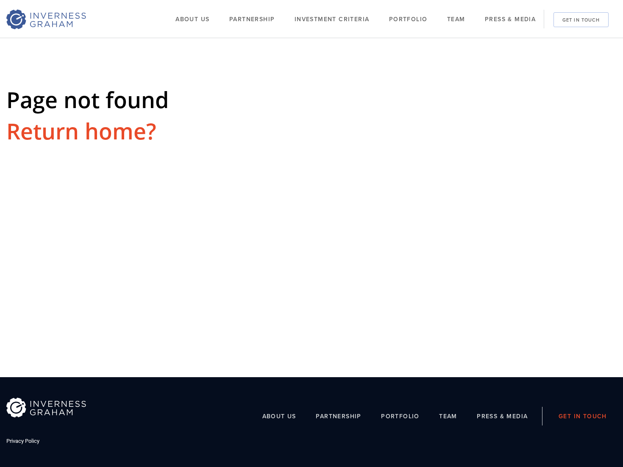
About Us (192, 19)
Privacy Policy (22, 441)
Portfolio (408, 19)
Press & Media (510, 19)
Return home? (81, 131)
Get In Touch (581, 19)
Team (456, 19)
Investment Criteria (332, 19)
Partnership (252, 19)
